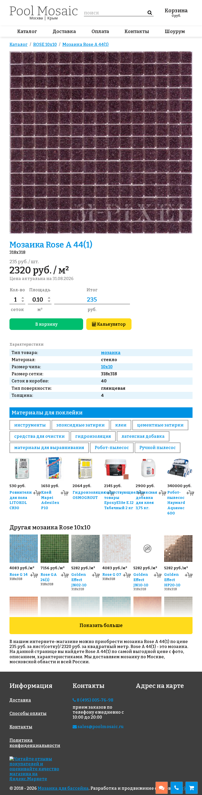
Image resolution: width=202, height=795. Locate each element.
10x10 (107, 366)
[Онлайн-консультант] (162, 788)
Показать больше (101, 625)
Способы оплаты (28, 713)
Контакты (136, 31)
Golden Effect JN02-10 (79, 579)
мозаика (110, 352)
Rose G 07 (111, 574)
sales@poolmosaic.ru (100, 726)
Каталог (27, 31)
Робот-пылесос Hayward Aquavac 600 (176, 502)
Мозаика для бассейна (63, 788)
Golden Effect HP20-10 (172, 579)
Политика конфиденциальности (34, 743)
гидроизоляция (93, 436)
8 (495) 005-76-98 (94, 700)
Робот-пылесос (112, 447)
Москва (36, 17)
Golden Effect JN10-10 (140, 579)
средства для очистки (39, 436)
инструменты (30, 425)
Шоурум (175, 31)
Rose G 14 (18, 574)
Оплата (100, 31)
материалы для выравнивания (49, 447)
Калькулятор (111, 324)
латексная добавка (143, 436)
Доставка (64, 31)
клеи (121, 425)
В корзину (46, 324)
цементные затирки (160, 425)
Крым (52, 17)
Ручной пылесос (157, 447)
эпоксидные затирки (80, 425)
